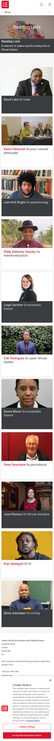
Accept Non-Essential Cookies (27, 735)
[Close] (50, 680)
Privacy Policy (33, 721)
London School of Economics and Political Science (5, 4)
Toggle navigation (50, 12)
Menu (50, 4)
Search (41, 4)
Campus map (7, 676)
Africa (7, 12)
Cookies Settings (27, 727)
